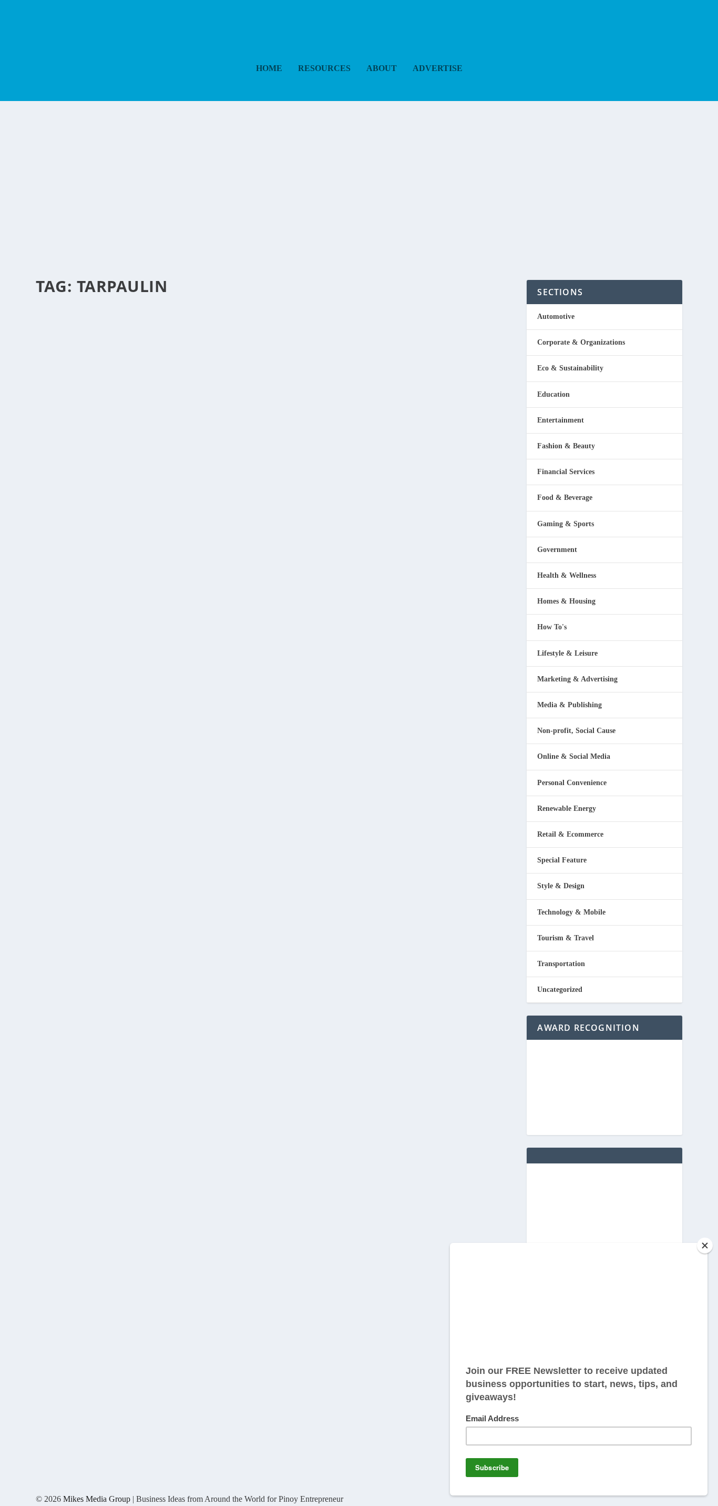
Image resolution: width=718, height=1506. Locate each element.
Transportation (561, 964)
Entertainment (560, 420)
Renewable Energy (566, 808)
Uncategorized (559, 989)
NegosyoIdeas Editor (80, 340)
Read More (79, 397)
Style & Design (560, 886)
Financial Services (565, 472)
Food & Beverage (564, 497)
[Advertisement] (359, 180)
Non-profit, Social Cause (576, 731)
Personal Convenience (572, 783)
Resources (324, 68)
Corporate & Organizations (581, 342)
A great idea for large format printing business (266, 321)
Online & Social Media (573, 756)
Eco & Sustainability (570, 368)
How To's (552, 627)
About (381, 68)
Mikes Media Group (96, 1498)
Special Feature (562, 860)
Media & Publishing (569, 705)
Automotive (160, 340)
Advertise (438, 68)
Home (269, 68)
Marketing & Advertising (577, 679)
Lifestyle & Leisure (567, 653)
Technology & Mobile (571, 912)
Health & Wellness (566, 575)
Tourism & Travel (565, 938)
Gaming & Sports (565, 524)
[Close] (705, 1245)
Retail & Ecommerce (570, 834)
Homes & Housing (566, 601)
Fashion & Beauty (566, 446)
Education (553, 394)
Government (557, 550)
